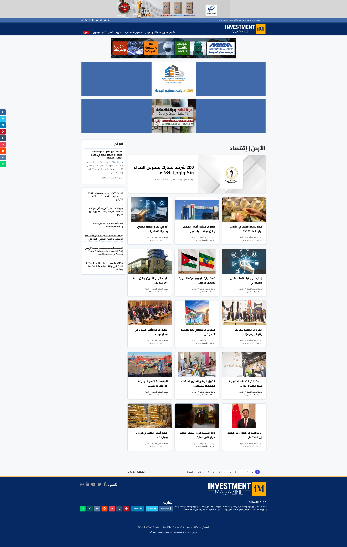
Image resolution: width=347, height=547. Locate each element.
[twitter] (105, 20)
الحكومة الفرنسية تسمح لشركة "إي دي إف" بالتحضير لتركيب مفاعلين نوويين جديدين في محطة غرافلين (104, 251)
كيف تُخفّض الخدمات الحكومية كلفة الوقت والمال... (245, 383)
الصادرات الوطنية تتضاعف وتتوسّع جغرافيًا (248, 331)
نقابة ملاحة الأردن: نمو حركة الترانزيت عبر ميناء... (153, 383)
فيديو (258, 20)
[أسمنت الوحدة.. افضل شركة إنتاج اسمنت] (173, 9)
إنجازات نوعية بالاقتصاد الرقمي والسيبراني (246, 280)
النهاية (190, 472)
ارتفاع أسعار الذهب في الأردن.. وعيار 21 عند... (152, 435)
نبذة (263, 20)
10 (207, 472)
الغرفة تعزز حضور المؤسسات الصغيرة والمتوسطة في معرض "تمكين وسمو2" (106, 154)
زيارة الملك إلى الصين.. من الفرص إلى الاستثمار (244, 435)
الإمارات (128, 32)
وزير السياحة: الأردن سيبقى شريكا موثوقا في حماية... (197, 435)
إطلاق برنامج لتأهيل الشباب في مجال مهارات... (151, 331)
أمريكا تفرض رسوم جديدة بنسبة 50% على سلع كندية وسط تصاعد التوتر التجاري (105, 196)
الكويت (118, 32)
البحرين (96, 32)
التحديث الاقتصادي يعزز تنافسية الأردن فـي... (198, 331)
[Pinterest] (101, 20)
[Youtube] (97, 20)
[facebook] (108, 20)
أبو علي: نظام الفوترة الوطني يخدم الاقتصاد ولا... (152, 228)
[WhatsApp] (82, 20)
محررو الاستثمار (160, 32)
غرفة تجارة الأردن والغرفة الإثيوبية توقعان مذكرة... (197, 280)
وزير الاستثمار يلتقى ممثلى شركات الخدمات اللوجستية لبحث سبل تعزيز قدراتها (106, 211)
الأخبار (172, 32)
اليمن (147, 32)
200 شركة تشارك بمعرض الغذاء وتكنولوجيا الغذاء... (164, 170)
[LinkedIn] (93, 20)
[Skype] (86, 20)
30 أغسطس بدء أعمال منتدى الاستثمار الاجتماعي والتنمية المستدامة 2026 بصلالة (104, 266)
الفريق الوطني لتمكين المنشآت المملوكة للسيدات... (198, 383)
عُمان (110, 32)
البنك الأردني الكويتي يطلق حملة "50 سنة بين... (150, 280)
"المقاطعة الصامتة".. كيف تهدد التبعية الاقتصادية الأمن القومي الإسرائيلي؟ (104, 237)
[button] (115, 48)
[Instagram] (89, 20)
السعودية (138, 32)
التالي (199, 472)
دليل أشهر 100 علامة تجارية (230, 20)
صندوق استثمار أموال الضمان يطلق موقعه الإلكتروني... (199, 228)
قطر (104, 32)
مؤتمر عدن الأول (248, 20)
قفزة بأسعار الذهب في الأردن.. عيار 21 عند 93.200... (246, 228)
